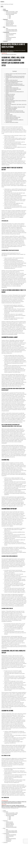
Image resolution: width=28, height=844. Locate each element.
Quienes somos (9, 20)
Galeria (7, 36)
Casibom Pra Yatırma (10, 94)
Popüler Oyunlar (8, 114)
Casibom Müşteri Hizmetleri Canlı (12, 117)
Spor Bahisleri (8, 74)
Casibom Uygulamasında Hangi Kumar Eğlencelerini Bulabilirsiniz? (13, 82)
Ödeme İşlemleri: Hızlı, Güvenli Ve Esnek (14, 110)
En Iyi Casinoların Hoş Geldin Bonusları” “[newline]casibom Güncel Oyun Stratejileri (15, 84)
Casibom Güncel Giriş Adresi (11, 118)
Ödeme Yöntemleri (9, 96)
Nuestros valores (10, 23)
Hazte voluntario (10, 34)
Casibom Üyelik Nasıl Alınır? (11, 80)
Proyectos (5, 10)
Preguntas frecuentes (11, 37)
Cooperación (6, 32)
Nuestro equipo (9, 24)
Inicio (4, 9)
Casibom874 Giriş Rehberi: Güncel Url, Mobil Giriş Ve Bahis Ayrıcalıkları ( (15, 107)
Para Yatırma (8, 103)
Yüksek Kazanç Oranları (10, 109)
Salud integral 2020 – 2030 (12, 11)
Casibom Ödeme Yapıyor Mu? (11, 87)
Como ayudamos (10, 21)
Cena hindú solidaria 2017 (11, 30)
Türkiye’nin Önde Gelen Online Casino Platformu (15, 100)
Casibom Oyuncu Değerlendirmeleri (13, 89)
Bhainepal (2, 1)
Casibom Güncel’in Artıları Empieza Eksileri (15, 76)
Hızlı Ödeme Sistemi (9, 95)
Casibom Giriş (8, 86)
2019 (10, 15)
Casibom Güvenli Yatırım (10, 115)
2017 (10, 18)
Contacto (5, 41)
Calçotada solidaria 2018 (11, 29)
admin (15, 54)
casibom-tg (4, 53)
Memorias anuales (10, 14)
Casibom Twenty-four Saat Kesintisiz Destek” (15, 73)
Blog (4, 27)
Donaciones (8, 38)
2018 (10, 16)
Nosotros (5, 19)
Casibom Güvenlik (9, 99)
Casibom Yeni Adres (9, 98)
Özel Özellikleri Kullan (10, 101)
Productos (8, 39)
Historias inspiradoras (11, 33)
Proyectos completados (11, 13)
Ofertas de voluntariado (11, 25)
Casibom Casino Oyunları (10, 90)
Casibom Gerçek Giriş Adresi (11, 122)
